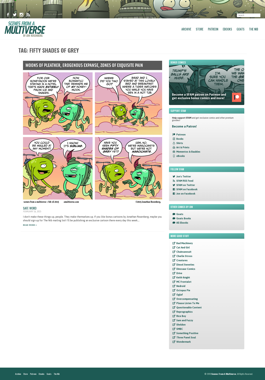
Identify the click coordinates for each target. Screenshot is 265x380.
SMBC (179, 329)
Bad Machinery (184, 243)
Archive (186, 29)
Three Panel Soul (186, 337)
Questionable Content (189, 307)
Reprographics (184, 311)
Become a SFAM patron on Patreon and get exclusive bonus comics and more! (199, 96)
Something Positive (187, 333)
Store (199, 29)
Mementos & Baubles (188, 151)
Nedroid (180, 286)
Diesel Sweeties (185, 264)
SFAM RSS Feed (184, 180)
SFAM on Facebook (186, 189)
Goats (240, 29)
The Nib (253, 29)
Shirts (179, 143)
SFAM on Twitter (185, 185)
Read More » (30, 225)
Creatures (182, 260)
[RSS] (28, 15)
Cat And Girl (183, 247)
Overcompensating (187, 299)
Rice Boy (181, 316)
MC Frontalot (183, 281)
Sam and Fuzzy (184, 320)
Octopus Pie (183, 290)
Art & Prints (182, 147)
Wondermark (183, 341)
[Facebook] (8, 15)
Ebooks (227, 29)
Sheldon (181, 324)
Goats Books (183, 218)
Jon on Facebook (185, 193)
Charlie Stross (184, 256)
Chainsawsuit (183, 251)
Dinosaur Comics (185, 269)
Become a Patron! (184, 126)
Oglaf (179, 294)
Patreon (213, 29)
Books (179, 138)
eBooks (180, 156)
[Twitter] (14, 15)
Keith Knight (183, 277)
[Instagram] (21, 15)
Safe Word (29, 208)
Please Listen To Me (187, 303)
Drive (179, 273)
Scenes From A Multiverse (223, 373)
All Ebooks (182, 222)
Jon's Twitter (183, 176)
